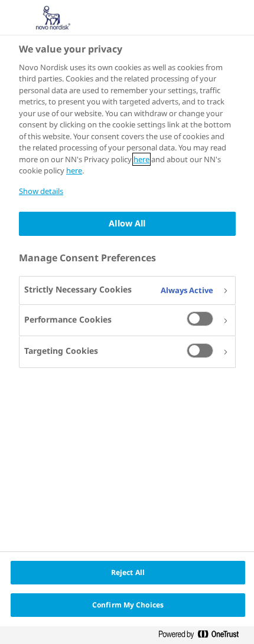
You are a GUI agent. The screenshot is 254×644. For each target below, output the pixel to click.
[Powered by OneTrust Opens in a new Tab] (203, 636)
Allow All (127, 223)
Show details (41, 191)
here (141, 159)
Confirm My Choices (128, 605)
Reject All (128, 572)
